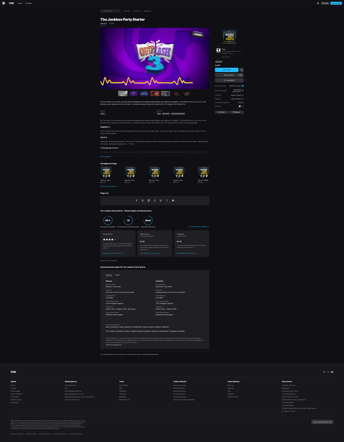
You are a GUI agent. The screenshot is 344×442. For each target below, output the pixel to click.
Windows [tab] (109, 275)
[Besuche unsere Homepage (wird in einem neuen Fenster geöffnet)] (142, 200)
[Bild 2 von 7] (133, 93)
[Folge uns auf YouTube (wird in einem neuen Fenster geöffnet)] (173, 200)
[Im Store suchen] (102, 11)
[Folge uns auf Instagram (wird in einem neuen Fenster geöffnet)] (155, 200)
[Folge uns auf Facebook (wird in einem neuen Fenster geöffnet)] (136, 200)
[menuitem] (127, 11)
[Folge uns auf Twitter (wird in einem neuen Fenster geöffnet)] (167, 200)
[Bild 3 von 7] (144, 93)
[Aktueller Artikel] (122, 93)
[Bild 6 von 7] (176, 93)
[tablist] (155, 275)
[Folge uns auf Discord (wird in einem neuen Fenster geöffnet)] (148, 200)
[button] (154, 156)
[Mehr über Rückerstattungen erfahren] (243, 91)
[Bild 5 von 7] (165, 93)
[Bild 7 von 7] (186, 93)
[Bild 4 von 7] (154, 93)
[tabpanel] (155, 299)
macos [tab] (117, 275)
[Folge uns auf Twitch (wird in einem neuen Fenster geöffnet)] (161, 200)
